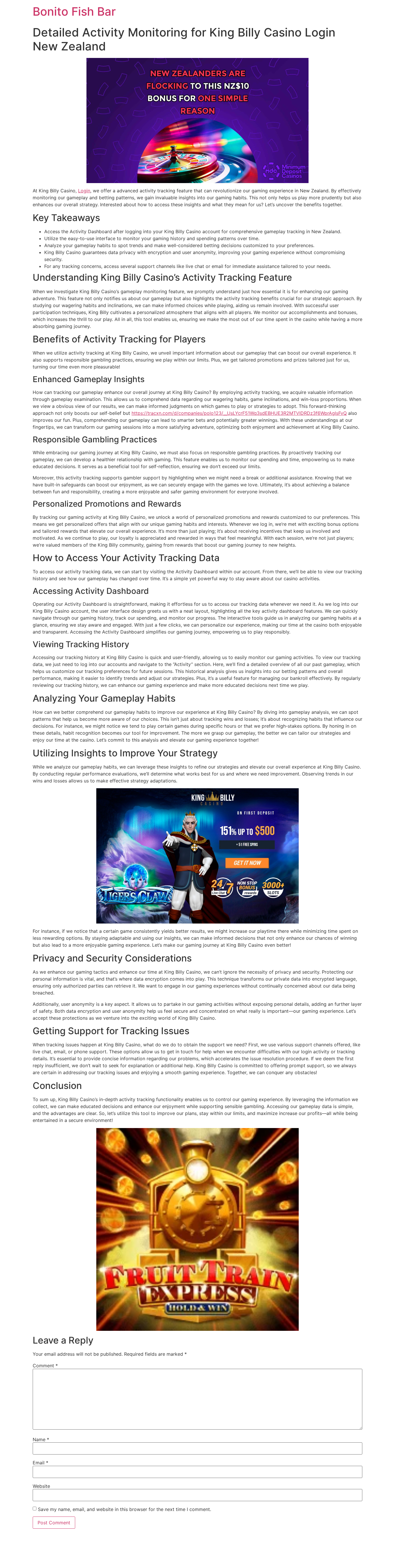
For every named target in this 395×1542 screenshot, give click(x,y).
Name (41, 1439)
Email (40, 1462)
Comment (45, 1365)
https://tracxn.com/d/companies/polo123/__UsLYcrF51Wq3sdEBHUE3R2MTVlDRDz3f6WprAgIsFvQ (239, 413)
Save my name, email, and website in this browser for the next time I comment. (124, 1509)
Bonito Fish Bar (74, 11)
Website (41, 1486)
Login (84, 191)
